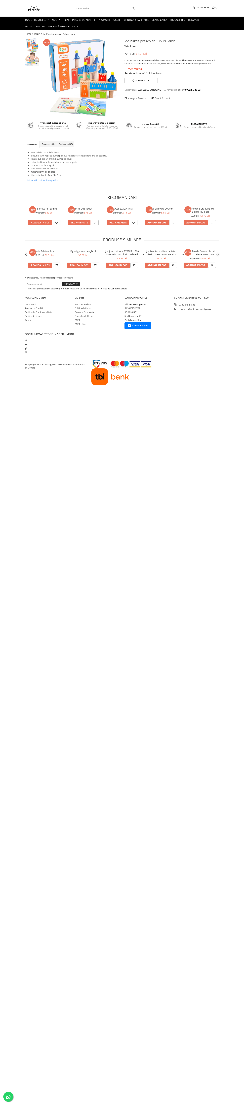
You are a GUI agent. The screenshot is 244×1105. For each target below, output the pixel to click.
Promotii (104, 19)
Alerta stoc (142, 80)
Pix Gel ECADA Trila (122, 208)
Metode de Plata (83, 304)
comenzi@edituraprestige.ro (194, 309)
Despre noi (30, 304)
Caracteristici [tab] (48, 144)
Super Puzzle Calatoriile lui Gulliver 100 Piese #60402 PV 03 (199, 253)
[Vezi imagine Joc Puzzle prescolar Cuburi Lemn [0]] (32, 45)
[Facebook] (26, 340)
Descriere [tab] (32, 144)
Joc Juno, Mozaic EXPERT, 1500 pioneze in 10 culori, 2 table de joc (122, 253)
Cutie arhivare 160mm (44, 208)
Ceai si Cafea (159, 19)
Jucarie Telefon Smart (44, 251)
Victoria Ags (130, 46)
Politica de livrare (33, 315)
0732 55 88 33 (187, 304)
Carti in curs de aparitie (80, 19)
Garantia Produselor (85, 312)
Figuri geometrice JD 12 (83, 251)
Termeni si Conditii (34, 308)
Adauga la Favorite (136, 98)
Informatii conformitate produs (42, 180)
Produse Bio (177, 19)
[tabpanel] (80, 77)
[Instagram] (26, 352)
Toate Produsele (36, 19)
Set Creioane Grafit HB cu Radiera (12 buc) (200, 210)
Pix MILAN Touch (83, 208)
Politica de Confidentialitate (113, 288)
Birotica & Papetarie (136, 19)
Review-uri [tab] (66, 144)
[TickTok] (26, 348)
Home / (29, 33)
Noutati (57, 19)
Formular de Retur (84, 315)
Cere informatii (162, 98)
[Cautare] (133, 8)
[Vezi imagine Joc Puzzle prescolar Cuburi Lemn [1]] (32, 59)
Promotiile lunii (35, 26)
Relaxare (193, 19)
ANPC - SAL (80, 323)
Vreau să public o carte (63, 26)
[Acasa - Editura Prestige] (41, 8)
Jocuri (117, 19)
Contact (29, 319)
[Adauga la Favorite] (56, 222)
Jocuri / (38, 33)
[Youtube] (26, 344)
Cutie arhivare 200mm (161, 208)
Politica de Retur (83, 308)
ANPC (77, 319)
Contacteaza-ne (140, 325)
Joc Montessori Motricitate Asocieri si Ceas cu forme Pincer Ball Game (161, 253)
